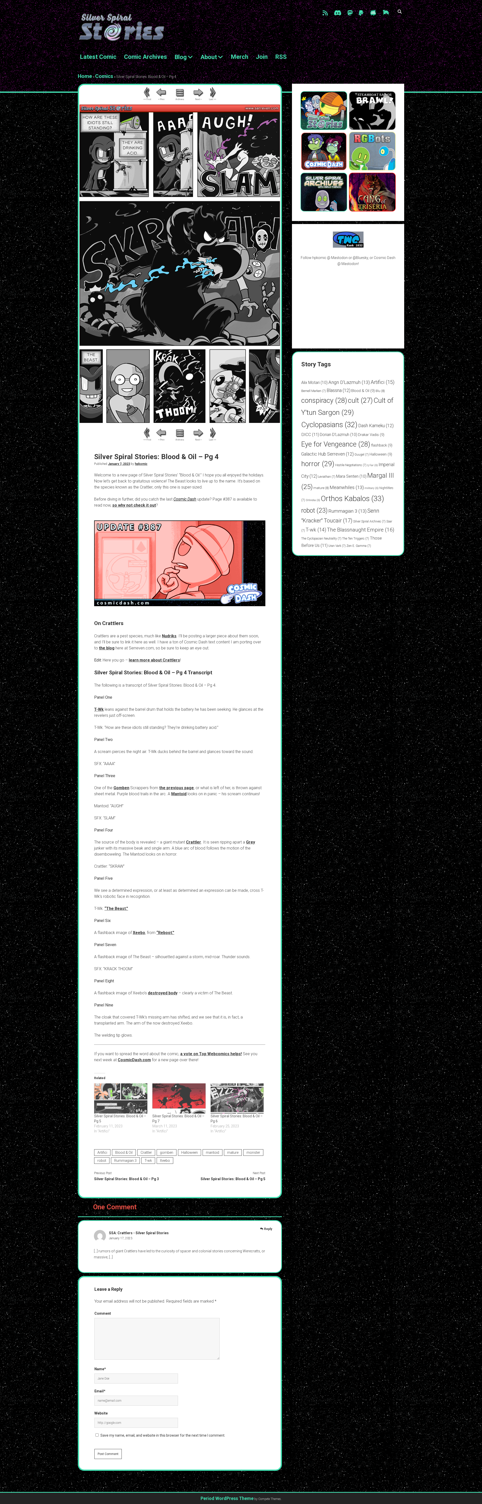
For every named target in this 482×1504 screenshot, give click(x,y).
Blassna (338, 390)
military (372, 488)
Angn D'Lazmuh (349, 382)
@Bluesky (360, 258)
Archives (179, 99)
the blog (106, 648)
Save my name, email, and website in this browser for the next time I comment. (162, 1435)
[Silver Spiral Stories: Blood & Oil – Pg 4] (180, 421)
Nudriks (169, 636)
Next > (198, 99)
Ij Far (372, 465)
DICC (310, 434)
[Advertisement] (348, 307)
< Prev (161, 99)
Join (262, 56)
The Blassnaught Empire (360, 529)
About (209, 57)
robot (101, 1161)
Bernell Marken (313, 391)
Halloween (189, 1153)
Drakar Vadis (371, 434)
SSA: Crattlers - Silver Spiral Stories (139, 1233)
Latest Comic (98, 56)
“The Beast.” (116, 908)
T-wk (148, 1161)
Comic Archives (145, 56)
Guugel (361, 454)
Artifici (102, 1153)
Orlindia (313, 500)
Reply (268, 1229)
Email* (99, 1391)
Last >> (212, 99)
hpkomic (141, 464)
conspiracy (324, 400)
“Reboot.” (165, 932)
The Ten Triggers (355, 538)
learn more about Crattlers (154, 660)
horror (317, 464)
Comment (102, 1313)
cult (360, 400)
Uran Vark (337, 546)
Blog (180, 57)
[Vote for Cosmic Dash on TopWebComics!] (348, 246)
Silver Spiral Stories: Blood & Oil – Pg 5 (233, 1179)
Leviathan (326, 476)
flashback (381, 445)
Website (101, 1413)
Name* (100, 1369)
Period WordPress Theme (227, 1498)
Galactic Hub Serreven (327, 454)
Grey (250, 842)
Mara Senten (351, 476)
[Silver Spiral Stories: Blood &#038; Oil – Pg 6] (237, 1098)
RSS (281, 56)
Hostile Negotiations (351, 465)
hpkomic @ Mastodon (330, 258)
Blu (380, 391)
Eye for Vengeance (335, 444)
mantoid (212, 1153)
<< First (147, 99)
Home (85, 76)
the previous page (176, 787)
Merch (239, 56)
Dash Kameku (376, 425)
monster (253, 1153)
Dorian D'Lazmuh (338, 434)
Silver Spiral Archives (369, 521)
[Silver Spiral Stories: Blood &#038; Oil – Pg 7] (179, 1098)
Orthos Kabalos (352, 498)
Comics (104, 76)
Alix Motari (314, 382)
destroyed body (162, 993)
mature (232, 1153)
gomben (166, 1153)
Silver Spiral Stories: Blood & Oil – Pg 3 (126, 1179)
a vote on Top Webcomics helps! (211, 1053)
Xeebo (139, 932)
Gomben (121, 787)
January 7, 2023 (119, 464)
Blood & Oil (124, 1153)
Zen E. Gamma (358, 546)
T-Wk (99, 709)
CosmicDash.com (134, 1059)
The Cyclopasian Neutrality (321, 538)
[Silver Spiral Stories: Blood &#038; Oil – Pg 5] (120, 1098)
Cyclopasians (329, 424)
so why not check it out (134, 505)
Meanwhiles (347, 487)
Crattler (193, 842)
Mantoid (179, 793)
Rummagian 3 (125, 1161)
